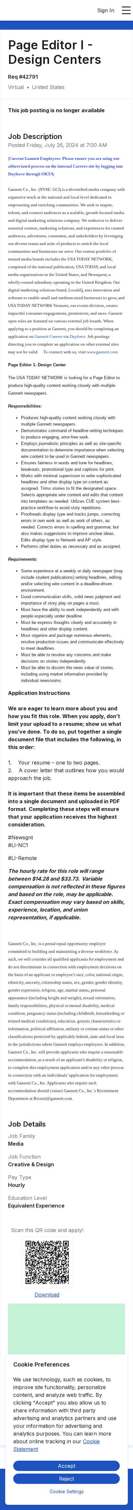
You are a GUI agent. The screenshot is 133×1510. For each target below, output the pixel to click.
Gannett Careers (48, 336)
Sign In (105, 10)
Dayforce (78, 336)
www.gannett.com (102, 352)
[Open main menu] (126, 10)
